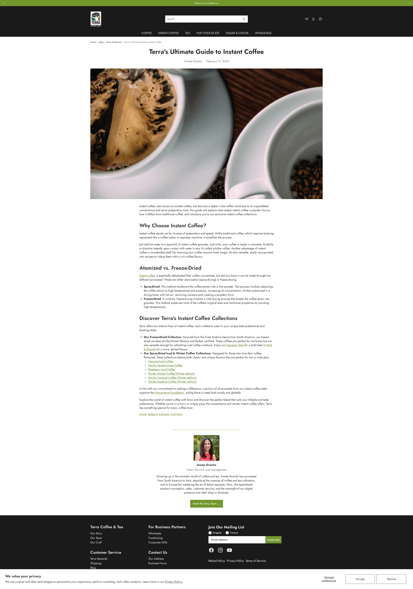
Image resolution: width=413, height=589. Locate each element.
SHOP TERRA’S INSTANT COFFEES (160, 415)
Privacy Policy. (174, 582)
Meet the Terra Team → (206, 503)
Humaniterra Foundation (169, 393)
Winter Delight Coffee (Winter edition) (171, 374)
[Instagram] (220, 550)
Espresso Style (235, 345)
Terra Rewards (98, 559)
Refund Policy (216, 561)
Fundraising (155, 538)
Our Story (96, 533)
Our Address (156, 559)
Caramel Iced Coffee (160, 361)
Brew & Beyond (113, 42)
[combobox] (206, 19)
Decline (391, 579)
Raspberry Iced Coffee (161, 369)
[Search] (244, 19)
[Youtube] (229, 550)
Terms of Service (256, 561)
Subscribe (273, 539)
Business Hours (157, 563)
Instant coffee (147, 276)
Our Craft (96, 542)
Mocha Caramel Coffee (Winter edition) (172, 378)
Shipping (95, 563)
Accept (360, 579)
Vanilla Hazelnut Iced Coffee (165, 365)
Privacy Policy (235, 561)
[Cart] (320, 19)
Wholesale (154, 533)
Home (93, 42)
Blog (101, 42)
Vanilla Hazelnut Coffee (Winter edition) (172, 382)
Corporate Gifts (157, 542)
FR (306, 19)
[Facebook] (211, 550)
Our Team (96, 538)
